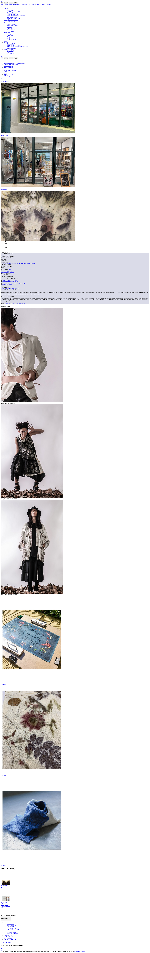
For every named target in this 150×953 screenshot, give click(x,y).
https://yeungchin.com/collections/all (10, 288)
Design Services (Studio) (10, 70)
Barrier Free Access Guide (13, 18)
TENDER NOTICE (9, 935)
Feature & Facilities (11, 13)
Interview (9, 38)
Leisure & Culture (11, 39)
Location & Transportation (13, 11)
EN (2, 3)
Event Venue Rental (12, 17)
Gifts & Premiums (8, 67)
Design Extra (29, 4)
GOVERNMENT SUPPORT (14, 925)
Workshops (9, 27)
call (10, 269)
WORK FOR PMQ (9, 936)
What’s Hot (9, 52)
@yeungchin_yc (21, 303)
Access (34, 4)
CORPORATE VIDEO (13, 929)
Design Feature (10, 37)
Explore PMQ (10, 51)
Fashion (6, 61)
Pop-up (5, 71)
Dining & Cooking (8, 74)
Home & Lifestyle (8, 66)
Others (5, 73)
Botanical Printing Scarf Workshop (10, 281)
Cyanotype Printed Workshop (9, 280)
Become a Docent (11, 48)
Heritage (39, 4)
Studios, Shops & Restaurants (12, 4)
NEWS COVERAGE (12, 934)
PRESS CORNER (8, 931)
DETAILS (3, 685)
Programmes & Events (12, 25)
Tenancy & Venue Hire (12, 14)
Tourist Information (46, 4)
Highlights (9, 34)
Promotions (9, 28)
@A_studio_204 (10, 303)
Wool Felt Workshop (7, 284)
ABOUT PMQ (10, 924)
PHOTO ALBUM (11, 928)
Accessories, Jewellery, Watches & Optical (14, 63)
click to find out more (79, 951)
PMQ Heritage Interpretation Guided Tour (17, 46)
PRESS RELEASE (12, 932)
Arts (5, 68)
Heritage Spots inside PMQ (13, 45)
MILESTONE (10, 926)
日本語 (15, 3)
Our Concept (10, 10)
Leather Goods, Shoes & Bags (11, 64)
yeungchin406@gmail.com (7, 272)
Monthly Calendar (11, 24)
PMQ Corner (10, 35)
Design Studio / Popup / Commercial (16, 15)
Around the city (11, 53)
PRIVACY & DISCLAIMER (11, 939)
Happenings (23, 4)
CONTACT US (8, 938)
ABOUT (6, 922)
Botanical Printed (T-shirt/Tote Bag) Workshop (13, 283)
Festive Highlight (11, 29)
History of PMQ (11, 44)
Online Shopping (11, 21)
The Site (3, 4)
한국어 (10, 3)
